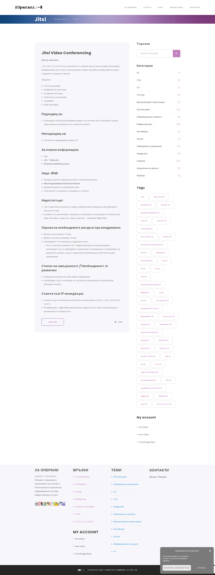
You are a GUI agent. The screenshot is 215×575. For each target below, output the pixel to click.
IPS (143, 269)
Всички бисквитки (176, 568)
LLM (161, 293)
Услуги (147, 7)
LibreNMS (145, 293)
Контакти (195, 7)
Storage (141, 94)
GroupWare (147, 261)
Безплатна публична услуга (56, 163)
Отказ (202, 568)
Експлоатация (143, 109)
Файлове (141, 175)
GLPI (143, 253)
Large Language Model (151, 285)
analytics (159, 197)
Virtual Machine (148, 380)
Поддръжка (142, 153)
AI (142, 197)
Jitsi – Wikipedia (51, 160)
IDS (164, 261)
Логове (140, 138)
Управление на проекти (148, 168)
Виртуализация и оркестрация (151, 102)
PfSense (145, 340)
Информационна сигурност (149, 116)
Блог (160, 7)
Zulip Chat (102, 218)
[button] (210, 551)
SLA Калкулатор (82, 476)
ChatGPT (161, 221)
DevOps (167, 237)
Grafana (160, 253)
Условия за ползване (85, 506)
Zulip (144, 404)
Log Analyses (162, 301)
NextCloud (169, 316)
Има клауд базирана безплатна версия (62, 183)
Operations (166, 324)
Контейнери (142, 131)
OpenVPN (145, 324)
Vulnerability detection (151, 388)
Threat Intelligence (150, 372)
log (143, 301)
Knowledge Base (147, 442)
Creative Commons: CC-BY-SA (121, 570)
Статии (78, 491)
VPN (168, 380)
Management (147, 316)
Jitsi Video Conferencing (66, 53)
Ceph (144, 221)
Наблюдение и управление (149, 146)
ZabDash (163, 396)
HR (138, 72)
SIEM (168, 356)
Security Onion (148, 356)
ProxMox (163, 340)
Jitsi (45, 156)
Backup (165, 205)
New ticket (144, 434)
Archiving (146, 205)
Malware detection (150, 308)
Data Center (147, 237)
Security (164, 348)
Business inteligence (150, 213)
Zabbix (145, 396)
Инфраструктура (144, 124)
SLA (138, 87)
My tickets (143, 427)
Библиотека (176, 7)
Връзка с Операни (158, 476)
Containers (147, 229)
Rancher (145, 348)
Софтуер (141, 161)
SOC (158, 364)
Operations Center (150, 332)
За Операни (130, 7)
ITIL (157, 269)
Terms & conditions (84, 521)
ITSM (139, 80)
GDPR (77, 514)
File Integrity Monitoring (152, 245)
